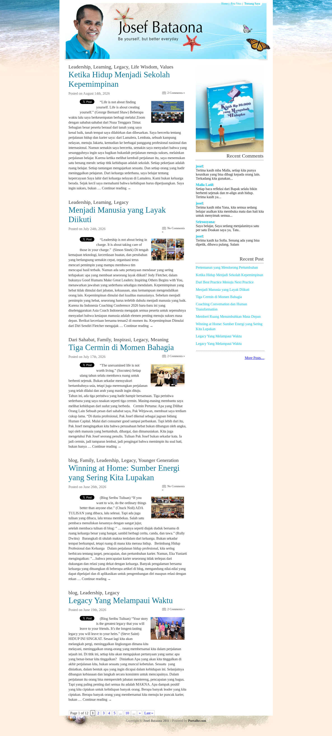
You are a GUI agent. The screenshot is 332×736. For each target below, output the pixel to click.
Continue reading (116, 188)
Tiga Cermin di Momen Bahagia (121, 347)
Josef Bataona (157, 30)
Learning (102, 67)
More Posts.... (254, 358)
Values (166, 67)
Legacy (121, 67)
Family (104, 339)
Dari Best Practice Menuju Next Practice (225, 282)
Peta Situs (236, 3)
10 (127, 713)
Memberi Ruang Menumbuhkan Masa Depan (228, 316)
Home (224, 3)
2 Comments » (176, 92)
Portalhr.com (197, 720)
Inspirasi (122, 339)
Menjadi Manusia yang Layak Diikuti (222, 290)
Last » (148, 713)
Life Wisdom (144, 67)
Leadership (79, 67)
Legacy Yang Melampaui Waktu (120, 600)
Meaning (159, 339)
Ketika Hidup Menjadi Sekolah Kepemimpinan (229, 275)
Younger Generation (158, 460)
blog (72, 460)
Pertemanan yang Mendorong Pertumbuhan (227, 267)
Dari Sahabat (81, 339)
